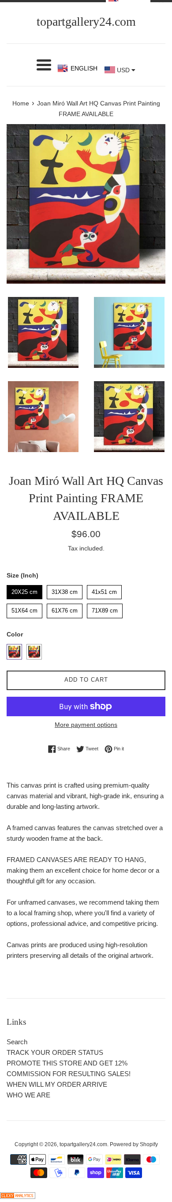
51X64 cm (25, 609)
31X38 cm (65, 590)
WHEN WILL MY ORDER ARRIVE (57, 1084)
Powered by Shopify (134, 1144)
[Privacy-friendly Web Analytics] (17, 1196)
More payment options (86, 724)
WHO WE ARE (28, 1095)
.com (86, 21)
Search (17, 1042)
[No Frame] (34, 652)
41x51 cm (104, 590)
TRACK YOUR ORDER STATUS (55, 1052)
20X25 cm (25, 590)
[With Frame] (14, 652)
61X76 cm (65, 609)
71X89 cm (105, 609)
